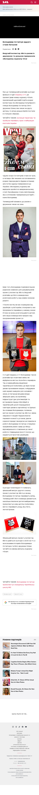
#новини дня (7, 594)
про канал (19, 731)
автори (19, 742)
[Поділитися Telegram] (13, 49)
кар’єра (19, 738)
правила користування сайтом (19, 748)
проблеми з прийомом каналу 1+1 (19, 735)
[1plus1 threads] (16, 727)
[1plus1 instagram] (13, 727)
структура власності (19, 744)
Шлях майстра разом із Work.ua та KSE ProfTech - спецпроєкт (17, 9)
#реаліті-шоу (18, 594)
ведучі (19, 740)
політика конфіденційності (19, 746)
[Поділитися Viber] (18, 49)
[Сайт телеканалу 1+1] (5, 2)
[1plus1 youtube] (26, 726)
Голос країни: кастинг (8, 7)
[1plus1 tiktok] (19, 727)
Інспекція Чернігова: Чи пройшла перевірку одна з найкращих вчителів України (19, 120)
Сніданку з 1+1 (20, 94)
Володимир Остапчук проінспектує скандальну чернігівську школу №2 (19, 584)
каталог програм (19, 737)
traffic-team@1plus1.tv (19, 777)
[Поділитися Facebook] (15, 49)
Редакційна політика (19, 750)
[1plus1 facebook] (22, 727)
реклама (19, 733)
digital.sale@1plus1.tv (19, 773)
